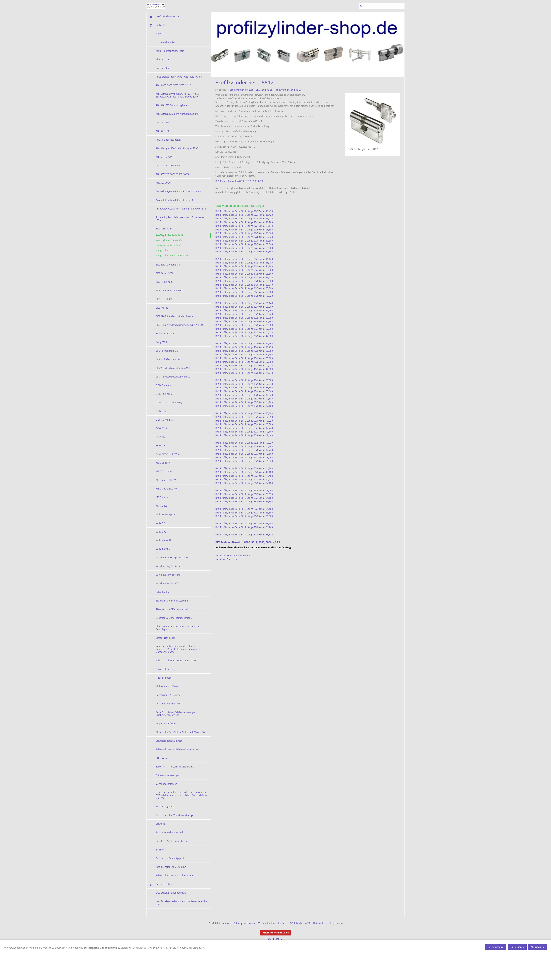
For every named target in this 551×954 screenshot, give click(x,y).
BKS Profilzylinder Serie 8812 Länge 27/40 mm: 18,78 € (244, 222)
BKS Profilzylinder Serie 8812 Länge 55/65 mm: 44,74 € (244, 450)
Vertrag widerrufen (275, 932)
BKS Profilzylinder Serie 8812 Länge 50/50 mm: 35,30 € (244, 413)
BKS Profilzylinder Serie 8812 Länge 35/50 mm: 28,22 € (244, 314)
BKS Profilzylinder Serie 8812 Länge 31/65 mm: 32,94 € (244, 284)
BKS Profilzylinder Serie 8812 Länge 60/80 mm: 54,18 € (244, 483)
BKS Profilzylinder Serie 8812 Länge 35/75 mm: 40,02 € (244, 332)
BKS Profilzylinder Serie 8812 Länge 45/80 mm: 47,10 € (244, 406)
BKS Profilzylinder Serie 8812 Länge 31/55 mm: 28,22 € (244, 277)
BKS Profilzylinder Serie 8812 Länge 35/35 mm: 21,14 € (244, 303)
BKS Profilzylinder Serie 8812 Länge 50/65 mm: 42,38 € (244, 424)
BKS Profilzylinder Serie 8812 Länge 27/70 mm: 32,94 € (244, 244)
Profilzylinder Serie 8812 (288, 89)
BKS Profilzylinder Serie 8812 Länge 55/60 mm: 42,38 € (244, 446)
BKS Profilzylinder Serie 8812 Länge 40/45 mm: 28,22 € (244, 347)
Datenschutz (320, 923)
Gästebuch (296, 923)
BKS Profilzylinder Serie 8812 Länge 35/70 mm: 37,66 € (244, 328)
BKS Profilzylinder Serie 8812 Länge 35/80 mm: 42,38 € (244, 336)
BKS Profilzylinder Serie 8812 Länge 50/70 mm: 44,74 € (244, 428)
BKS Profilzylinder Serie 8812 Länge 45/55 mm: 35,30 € (244, 387)
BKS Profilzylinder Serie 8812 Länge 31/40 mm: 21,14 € (244, 266)
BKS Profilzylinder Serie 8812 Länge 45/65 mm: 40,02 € (244, 395)
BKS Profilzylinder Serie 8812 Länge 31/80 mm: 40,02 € (244, 295)
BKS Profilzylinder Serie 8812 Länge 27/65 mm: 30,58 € (244, 240)
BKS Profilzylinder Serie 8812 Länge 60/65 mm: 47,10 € (244, 472)
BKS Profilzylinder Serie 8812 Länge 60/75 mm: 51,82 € (244, 479)
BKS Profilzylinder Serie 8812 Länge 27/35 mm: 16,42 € (244, 218)
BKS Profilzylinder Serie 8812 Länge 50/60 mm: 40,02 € (244, 420)
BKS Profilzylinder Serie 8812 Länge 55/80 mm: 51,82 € (244, 461)
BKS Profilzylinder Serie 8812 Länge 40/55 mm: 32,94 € (244, 354)
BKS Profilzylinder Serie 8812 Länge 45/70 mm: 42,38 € (244, 398)
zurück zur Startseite (226, 559)
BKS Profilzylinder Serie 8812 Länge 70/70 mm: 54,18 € (244, 508)
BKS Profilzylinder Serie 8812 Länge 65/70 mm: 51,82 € (244, 494)
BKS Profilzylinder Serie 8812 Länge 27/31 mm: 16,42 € (244, 214)
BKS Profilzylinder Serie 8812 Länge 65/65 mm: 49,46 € (244, 490)
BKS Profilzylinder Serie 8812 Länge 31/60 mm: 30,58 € (244, 281)
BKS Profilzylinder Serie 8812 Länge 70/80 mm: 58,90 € (244, 516)
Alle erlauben (537, 947)
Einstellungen (517, 947)
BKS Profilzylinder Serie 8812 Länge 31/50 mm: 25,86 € (244, 273)
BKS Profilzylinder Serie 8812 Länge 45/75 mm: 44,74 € (244, 402)
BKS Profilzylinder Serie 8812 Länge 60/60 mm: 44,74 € (244, 468)
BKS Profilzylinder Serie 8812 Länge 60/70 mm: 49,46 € (244, 475)
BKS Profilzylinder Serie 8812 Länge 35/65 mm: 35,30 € (244, 325)
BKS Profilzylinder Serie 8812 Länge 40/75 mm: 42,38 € (244, 369)
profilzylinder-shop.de (241, 89)
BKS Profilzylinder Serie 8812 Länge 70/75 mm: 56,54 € (244, 512)
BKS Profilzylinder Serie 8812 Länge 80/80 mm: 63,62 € (244, 534)
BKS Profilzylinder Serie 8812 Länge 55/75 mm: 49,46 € (244, 457)
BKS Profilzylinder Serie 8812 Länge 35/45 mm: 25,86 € (244, 310)
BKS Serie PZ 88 (264, 89)
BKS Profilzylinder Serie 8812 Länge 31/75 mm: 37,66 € (244, 292)
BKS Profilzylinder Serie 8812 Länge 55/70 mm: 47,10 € (244, 453)
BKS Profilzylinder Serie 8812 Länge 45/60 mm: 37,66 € (244, 391)
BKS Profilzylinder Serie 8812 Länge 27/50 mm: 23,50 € (244, 229)
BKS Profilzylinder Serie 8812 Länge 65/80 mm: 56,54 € (244, 501)
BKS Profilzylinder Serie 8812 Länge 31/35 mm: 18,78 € (244, 262)
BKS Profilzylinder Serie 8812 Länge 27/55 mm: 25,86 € (244, 233)
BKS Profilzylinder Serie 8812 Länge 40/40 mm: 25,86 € (244, 343)
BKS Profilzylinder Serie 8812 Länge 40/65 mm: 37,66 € (244, 361)
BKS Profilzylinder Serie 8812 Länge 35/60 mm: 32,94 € (244, 321)
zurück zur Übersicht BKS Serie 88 (233, 555)
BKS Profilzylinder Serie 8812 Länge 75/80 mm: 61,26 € (244, 527)
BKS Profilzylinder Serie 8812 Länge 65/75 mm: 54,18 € (244, 497)
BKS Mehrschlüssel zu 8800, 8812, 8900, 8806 (239, 181)
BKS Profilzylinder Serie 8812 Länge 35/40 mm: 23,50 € (244, 306)
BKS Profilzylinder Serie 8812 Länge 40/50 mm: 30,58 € (244, 350)
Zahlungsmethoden (244, 923)
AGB (307, 923)
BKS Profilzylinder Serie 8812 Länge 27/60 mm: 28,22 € (244, 236)
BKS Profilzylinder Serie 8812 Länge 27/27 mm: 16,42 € (244, 211)
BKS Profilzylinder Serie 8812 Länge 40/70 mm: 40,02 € (244, 365)
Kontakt (282, 923)
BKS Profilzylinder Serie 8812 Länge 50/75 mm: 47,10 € (244, 431)
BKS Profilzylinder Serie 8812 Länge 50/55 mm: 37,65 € (244, 417)
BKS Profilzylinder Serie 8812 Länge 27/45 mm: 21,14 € (244, 225)
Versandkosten (266, 923)
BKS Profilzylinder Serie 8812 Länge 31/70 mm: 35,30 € (244, 288)
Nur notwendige (495, 947)
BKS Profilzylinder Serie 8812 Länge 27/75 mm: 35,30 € (244, 248)
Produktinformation (219, 923)
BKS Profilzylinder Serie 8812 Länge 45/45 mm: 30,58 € (244, 380)
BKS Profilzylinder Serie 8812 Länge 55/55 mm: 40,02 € (244, 442)
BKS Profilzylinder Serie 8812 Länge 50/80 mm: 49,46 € (244, 435)
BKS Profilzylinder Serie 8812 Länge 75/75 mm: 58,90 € (244, 523)
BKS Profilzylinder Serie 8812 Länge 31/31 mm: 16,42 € (244, 259)
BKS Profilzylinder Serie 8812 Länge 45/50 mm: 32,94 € (244, 384)
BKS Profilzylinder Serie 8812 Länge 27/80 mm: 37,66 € (244, 251)
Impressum (336, 923)
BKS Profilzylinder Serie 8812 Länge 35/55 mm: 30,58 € (244, 317)
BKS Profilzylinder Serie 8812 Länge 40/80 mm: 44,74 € (244, 372)
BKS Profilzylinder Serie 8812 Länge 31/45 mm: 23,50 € (244, 270)
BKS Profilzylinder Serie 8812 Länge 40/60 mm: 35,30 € (244, 358)
